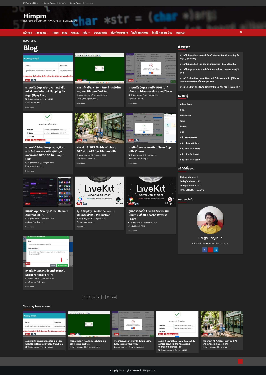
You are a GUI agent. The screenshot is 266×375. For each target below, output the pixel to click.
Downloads (100, 32)
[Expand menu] (47, 33)
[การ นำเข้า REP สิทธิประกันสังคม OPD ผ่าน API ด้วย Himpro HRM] (99, 128)
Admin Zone (186, 104)
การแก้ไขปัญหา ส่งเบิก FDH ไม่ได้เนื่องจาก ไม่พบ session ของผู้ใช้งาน (150, 89)
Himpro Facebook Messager (81, 3)
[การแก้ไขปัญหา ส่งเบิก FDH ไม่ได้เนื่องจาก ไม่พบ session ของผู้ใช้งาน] (151, 68)
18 (108, 297)
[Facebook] (204, 249)
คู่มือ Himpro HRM (38, 140)
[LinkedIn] (215, 249)
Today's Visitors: (189, 185)
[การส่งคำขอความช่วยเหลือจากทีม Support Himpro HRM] (48, 251)
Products (40, 32)
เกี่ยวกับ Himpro (119, 32)
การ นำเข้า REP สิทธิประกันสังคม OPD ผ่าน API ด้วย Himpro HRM (96, 149)
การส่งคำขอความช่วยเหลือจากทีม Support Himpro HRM (45, 273)
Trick (182, 121)
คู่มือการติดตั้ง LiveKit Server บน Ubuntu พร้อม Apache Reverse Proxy (148, 215)
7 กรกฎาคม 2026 (48, 163)
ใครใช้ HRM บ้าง (140, 32)
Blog (64, 32)
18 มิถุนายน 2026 (48, 219)
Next (114, 297)
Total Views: (186, 189)
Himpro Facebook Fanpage (54, 3)
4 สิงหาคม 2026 (47, 99)
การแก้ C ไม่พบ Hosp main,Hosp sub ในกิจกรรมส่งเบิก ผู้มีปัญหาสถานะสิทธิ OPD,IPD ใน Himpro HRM (45, 153)
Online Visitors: (188, 177)
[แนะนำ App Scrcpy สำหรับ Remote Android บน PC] (48, 192)
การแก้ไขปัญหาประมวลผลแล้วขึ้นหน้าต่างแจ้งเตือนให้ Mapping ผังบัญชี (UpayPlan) (45, 91)
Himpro (34, 16)
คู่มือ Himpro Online (189, 143)
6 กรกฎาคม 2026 (151, 155)
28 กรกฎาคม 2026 (151, 95)
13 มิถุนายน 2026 (100, 219)
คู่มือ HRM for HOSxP (190, 159)
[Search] (241, 32)
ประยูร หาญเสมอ (33, 99)
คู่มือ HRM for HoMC (189, 154)
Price (56, 32)
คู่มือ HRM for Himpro (190, 148)
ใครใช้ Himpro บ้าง (162, 32)
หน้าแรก (27, 32)
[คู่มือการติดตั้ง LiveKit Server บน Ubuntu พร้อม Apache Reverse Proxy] (151, 192)
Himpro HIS (149, 370)
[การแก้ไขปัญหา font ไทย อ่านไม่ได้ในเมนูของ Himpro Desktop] (99, 68)
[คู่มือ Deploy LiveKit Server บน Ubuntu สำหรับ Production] (99, 192)
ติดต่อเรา (180, 32)
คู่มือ (85, 32)
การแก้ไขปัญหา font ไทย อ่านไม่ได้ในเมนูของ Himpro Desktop (99, 89)
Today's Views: (188, 181)
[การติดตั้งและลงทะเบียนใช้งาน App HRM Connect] (151, 128)
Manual (75, 32)
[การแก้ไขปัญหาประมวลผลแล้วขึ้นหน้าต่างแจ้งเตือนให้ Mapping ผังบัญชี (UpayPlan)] (48, 68)
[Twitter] (210, 249)
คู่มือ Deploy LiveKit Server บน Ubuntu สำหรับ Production (96, 213)
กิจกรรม (183, 126)
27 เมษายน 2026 (48, 278)
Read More (29, 107)
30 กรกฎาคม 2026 (100, 95)
